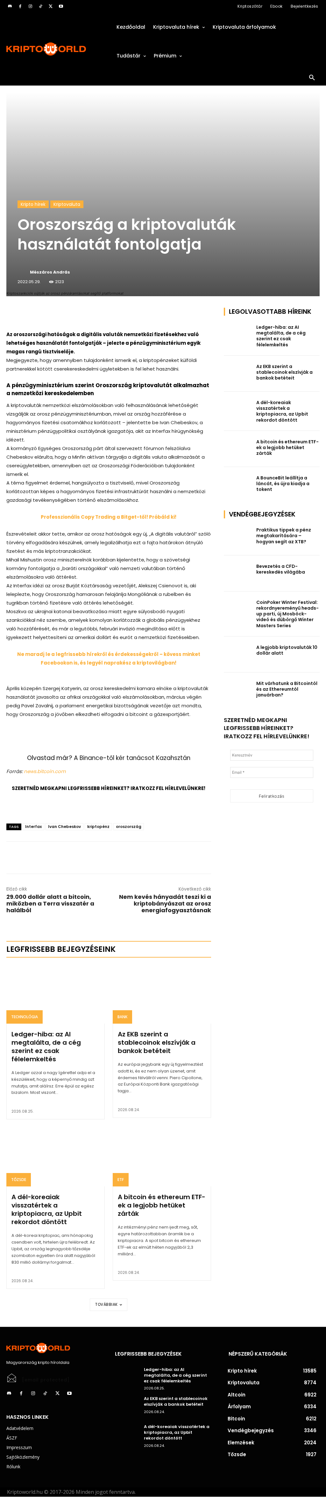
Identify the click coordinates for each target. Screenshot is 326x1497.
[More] (79, 314)
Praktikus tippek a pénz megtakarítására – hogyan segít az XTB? (283, 536)
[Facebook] (20, 6)
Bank (122, 1016)
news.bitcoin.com (45, 771)
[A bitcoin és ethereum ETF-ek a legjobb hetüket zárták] (162, 1156)
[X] (50, 6)
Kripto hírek (33, 204)
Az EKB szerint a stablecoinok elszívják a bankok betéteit (156, 1042)
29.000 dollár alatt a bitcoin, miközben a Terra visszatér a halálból (50, 903)
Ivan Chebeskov (64, 826)
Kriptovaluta (66, 204)
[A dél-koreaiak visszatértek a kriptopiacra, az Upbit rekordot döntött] (55, 1156)
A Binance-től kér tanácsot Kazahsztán (132, 758)
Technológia (24, 1016)
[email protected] (46, 1380)
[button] (312, 78)
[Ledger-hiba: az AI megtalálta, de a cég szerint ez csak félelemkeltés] (55, 994)
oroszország (128, 826)
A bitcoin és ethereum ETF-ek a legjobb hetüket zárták (161, 1205)
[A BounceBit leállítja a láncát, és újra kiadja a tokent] (238, 485)
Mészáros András (50, 272)
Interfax (33, 826)
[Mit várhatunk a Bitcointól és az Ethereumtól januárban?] (238, 691)
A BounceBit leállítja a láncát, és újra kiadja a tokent (282, 484)
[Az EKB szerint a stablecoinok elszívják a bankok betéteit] (162, 994)
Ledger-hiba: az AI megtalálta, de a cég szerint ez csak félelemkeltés (46, 1047)
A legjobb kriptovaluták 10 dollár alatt (286, 650)
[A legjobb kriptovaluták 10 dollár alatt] (238, 654)
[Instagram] (30, 6)
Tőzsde (18, 1179)
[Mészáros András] (23, 272)
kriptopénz (98, 826)
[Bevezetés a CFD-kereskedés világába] (238, 573)
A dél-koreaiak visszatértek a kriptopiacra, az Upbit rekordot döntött (46, 1209)
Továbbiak (106, 1304)
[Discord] (9, 6)
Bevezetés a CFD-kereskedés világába (280, 569)
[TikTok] (40, 6)
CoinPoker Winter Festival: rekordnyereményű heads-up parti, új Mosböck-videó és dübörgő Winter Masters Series (287, 614)
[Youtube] (60, 6)
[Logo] (54, 49)
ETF (120, 1179)
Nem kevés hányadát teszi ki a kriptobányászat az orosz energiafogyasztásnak (165, 903)
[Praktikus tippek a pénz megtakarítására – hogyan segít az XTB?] (238, 537)
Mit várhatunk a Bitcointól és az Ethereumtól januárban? (286, 689)
